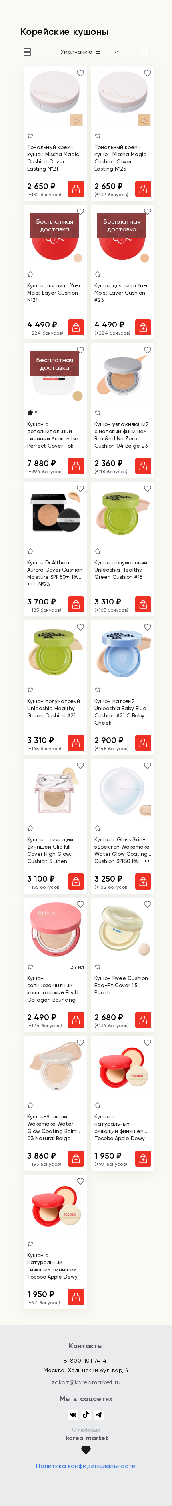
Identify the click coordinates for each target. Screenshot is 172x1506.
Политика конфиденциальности (86, 1466)
